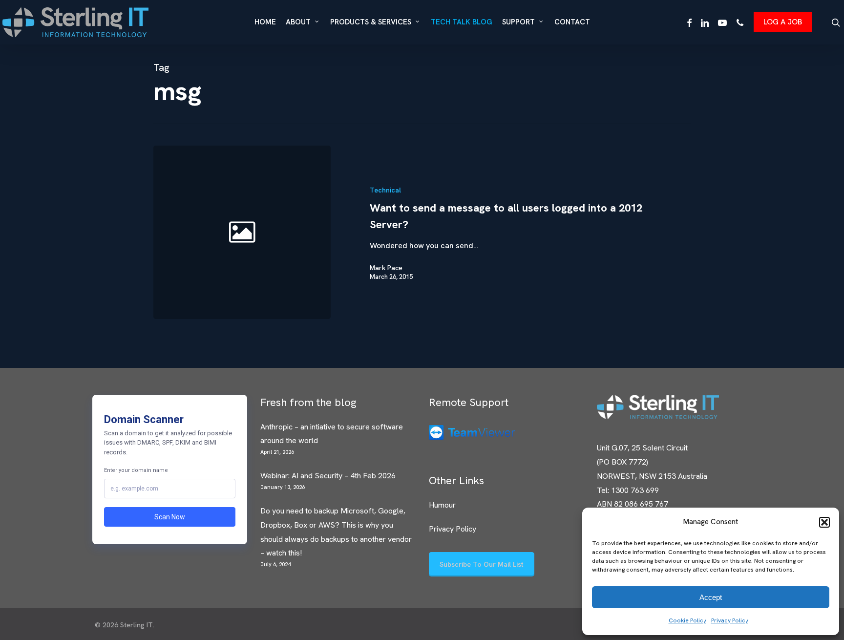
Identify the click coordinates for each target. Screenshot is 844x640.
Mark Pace (386, 267)
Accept (710, 597)
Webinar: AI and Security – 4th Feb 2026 (328, 475)
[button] (824, 522)
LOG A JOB (782, 22)
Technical (385, 190)
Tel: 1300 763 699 (628, 490)
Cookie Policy (687, 620)
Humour (442, 505)
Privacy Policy (729, 620)
